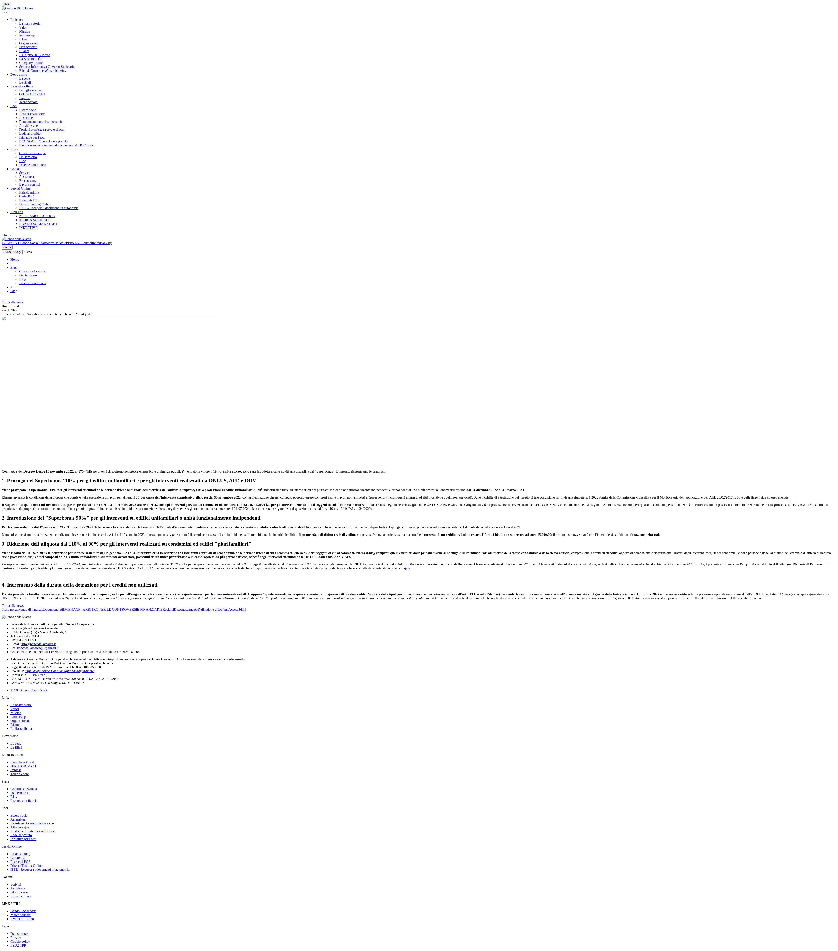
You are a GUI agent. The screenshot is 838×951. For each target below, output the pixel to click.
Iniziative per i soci (32, 137)
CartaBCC (26, 196)
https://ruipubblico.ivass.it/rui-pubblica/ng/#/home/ (59, 671)
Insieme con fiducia (32, 165)
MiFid (69, 609)
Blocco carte (27, 180)
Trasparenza (10, 609)
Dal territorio (28, 157)
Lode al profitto (30, 133)
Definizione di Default (213, 609)
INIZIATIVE (28, 228)
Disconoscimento (186, 609)
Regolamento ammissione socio (41, 121)
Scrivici (24, 173)
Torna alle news (13, 302)
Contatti (15, 169)
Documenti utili (54, 609)
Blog (22, 161)
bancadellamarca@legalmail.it (37, 648)
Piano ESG (73, 243)
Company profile (31, 63)
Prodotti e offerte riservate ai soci (41, 129)
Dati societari (28, 47)
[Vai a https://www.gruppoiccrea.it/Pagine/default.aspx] (17, 8)
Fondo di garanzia (30, 609)
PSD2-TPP (18, 945)
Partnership (27, 35)
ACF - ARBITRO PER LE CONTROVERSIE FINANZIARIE (118, 609)
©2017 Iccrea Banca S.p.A (29, 690)
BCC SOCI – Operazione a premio (43, 141)
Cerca (7, 247)
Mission (24, 31)
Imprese (24, 98)
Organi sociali (28, 43)
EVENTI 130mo (22, 919)
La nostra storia (29, 23)
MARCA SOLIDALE (34, 220)
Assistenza (26, 176)
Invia (6, 4)
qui (406, 568)
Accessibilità (237, 609)
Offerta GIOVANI (32, 94)
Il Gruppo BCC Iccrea (34, 55)
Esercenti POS (29, 200)
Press (14, 149)
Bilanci (24, 51)
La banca (16, 19)
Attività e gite (28, 125)
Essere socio (27, 110)
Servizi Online (20, 188)
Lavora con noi (29, 184)
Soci (13, 106)
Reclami (168, 609)
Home (14, 259)
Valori (23, 27)
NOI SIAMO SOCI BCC (37, 216)
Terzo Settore (28, 102)
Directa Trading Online (35, 204)
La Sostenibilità (30, 59)
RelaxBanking (29, 192)
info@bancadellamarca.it (38, 644)
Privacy (15, 937)
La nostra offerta (21, 86)
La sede (24, 78)
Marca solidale (56, 243)
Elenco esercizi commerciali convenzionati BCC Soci (56, 145)
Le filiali (25, 82)
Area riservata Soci (32, 114)
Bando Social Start (33, 243)
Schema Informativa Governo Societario (47, 67)
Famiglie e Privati (31, 90)
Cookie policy (20, 941)
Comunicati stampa (32, 153)
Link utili (16, 212)
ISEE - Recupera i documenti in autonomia (48, 208)
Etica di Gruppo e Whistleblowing (42, 70)
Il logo (23, 39)
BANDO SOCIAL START (38, 224)
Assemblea (26, 118)
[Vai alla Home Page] (16, 239)
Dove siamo (18, 74)
